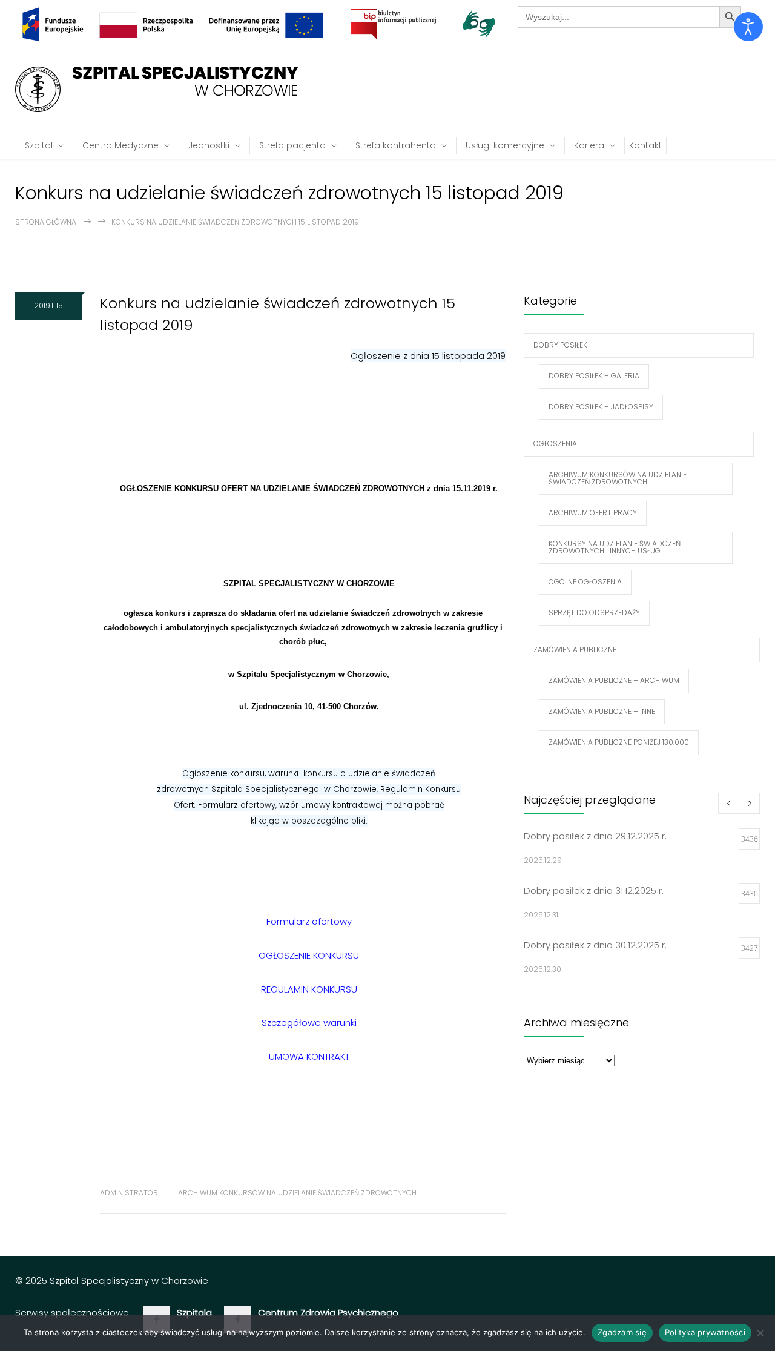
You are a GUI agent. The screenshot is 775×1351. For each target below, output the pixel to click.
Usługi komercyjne (505, 145)
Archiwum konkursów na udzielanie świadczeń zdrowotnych (297, 1192)
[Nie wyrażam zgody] (760, 1333)
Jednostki (208, 145)
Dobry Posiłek (560, 345)
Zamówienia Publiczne (574, 649)
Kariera (589, 145)
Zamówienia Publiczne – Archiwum (614, 680)
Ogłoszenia (555, 443)
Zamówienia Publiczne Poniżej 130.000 (619, 742)
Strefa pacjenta (292, 145)
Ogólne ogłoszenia (585, 581)
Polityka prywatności (705, 1332)
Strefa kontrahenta (395, 145)
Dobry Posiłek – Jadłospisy (601, 406)
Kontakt (645, 145)
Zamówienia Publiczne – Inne (602, 711)
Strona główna (45, 222)
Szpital (39, 145)
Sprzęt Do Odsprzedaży (594, 612)
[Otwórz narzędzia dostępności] (748, 26)
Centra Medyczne (120, 145)
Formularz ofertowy (309, 921)
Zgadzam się (622, 1332)
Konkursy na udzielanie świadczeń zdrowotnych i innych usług (615, 547)
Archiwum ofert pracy (593, 512)
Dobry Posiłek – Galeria (594, 376)
